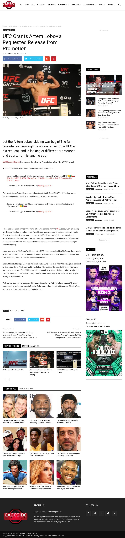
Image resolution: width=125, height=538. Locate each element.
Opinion (75, 5)
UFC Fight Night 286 (95, 255)
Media (101, 5)
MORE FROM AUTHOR (30, 346)
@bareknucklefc (47, 178)
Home (5, 27)
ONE (27, 5)
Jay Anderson (101, 92)
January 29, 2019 (44, 186)
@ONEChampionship (63, 178)
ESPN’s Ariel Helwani (11, 162)
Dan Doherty (9, 53)
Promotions (88, 5)
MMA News (6, 30)
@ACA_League (13, 180)
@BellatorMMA (13, 178)
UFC (21, 5)
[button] (119, 3)
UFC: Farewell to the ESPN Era (13, 370)
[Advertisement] (62, 16)
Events (51, 5)
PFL (33, 5)
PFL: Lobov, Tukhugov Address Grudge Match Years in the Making (41, 372)
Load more (103, 240)
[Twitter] (107, 513)
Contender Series (62, 367)
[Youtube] (114, 513)
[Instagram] (94, 513)
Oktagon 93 (91, 319)
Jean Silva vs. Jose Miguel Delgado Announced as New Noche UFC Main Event (108, 125)
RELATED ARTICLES (11, 346)
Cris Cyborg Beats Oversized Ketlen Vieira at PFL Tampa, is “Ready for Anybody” (108, 101)
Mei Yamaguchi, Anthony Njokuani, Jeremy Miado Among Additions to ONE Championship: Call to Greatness (64, 335)
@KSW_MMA (26, 178)
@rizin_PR (36, 178)
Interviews (62, 5)
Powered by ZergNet (27, 389)
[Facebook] (88, 513)
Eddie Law (98, 189)
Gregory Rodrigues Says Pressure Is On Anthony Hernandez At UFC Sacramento (103, 214)
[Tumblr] (101, 513)
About (110, 5)
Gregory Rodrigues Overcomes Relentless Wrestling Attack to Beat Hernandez (109, 113)
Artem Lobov (14, 311)
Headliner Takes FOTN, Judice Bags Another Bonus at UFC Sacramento (102, 86)
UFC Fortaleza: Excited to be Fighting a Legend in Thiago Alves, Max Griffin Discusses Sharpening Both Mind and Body (20, 335)
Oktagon (41, 5)
